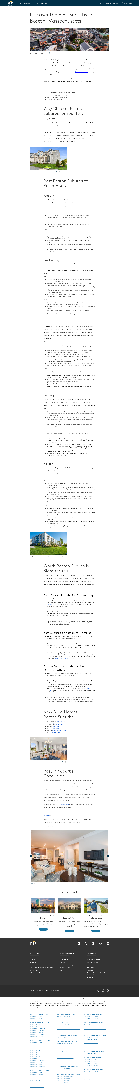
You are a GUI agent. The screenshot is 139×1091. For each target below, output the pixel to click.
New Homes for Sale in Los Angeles (37, 1026)
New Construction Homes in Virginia (93, 1069)
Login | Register (106, 3)
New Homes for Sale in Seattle (90, 1077)
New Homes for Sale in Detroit (63, 1037)
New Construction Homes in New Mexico (67, 1066)
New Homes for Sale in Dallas (90, 1061)
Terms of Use (65, 990)
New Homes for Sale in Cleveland (91, 1016)
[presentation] (31, 856)
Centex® (32, 959)
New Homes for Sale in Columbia (90, 1039)
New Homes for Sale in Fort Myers (36, 1050)
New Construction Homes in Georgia (39, 1070)
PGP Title (62, 962)
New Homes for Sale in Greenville (91, 1043)
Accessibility (90, 970)
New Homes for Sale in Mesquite (63, 1051)
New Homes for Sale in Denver (36, 1042)
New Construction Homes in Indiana (39, 1085)
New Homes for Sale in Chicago (36, 1080)
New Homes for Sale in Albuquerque (64, 1068)
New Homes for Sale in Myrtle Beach (91, 1046)
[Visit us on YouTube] (100, 944)
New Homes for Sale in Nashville (90, 1053)
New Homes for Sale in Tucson (36, 1018)
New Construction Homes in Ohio (93, 1014)
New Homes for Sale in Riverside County (38, 1032)
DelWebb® (33, 962)
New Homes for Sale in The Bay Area (37, 1024)
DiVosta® (32, 965)
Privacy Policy (76, 990)
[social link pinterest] (52, 53)
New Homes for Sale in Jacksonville (37, 1052)
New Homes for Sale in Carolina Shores (65, 1076)
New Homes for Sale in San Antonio (91, 1065)
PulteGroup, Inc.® (35, 973)
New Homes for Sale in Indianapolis (37, 1087)
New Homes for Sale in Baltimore (63, 1022)
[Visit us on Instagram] (108, 944)
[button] (25, 3)
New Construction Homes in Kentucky (67, 1014)
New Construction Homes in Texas (93, 1057)
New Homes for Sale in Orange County (37, 1028)
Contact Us (116, 3)
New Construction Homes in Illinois (39, 1078)
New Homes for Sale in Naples (36, 1056)
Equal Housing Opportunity (95, 959)
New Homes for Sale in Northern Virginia (92, 1071)
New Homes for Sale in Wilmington (64, 1084)
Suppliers (89, 965)
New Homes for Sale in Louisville (63, 1016)
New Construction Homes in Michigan (67, 1035)
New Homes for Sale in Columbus (91, 1018)
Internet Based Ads (92, 962)
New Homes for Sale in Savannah (36, 1074)
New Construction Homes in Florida (39, 1046)
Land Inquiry (90, 977)
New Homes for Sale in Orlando (36, 1058)
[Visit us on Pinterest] (93, 944)
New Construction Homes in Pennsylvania (95, 1029)
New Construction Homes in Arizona (39, 1014)
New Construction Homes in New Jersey (67, 1056)
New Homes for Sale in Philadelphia (91, 1031)
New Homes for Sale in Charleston (91, 1037)
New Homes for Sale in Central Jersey (64, 1061)
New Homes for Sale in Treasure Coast (37, 1066)
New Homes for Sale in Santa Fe (63, 1070)
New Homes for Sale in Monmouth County (65, 1058)
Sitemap (62, 973)
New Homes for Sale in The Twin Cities (64, 1043)
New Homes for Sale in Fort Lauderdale (37, 1048)
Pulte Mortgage (64, 959)
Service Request (128, 3)
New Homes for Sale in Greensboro (64, 1080)
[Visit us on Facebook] (79, 944)
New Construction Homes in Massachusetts (68, 1029)
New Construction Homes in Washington (95, 1075)
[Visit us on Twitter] (86, 944)
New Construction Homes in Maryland (67, 1020)
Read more (43, 929)
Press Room (90, 967)
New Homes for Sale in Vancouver (91, 1079)
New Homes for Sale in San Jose (36, 1036)
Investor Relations (65, 967)
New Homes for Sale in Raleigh (63, 1082)
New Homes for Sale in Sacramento (37, 1034)
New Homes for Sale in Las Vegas (63, 1049)
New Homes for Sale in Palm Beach (37, 1060)
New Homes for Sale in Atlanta (36, 1072)
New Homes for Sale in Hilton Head (91, 1045)
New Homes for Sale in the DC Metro (64, 1024)
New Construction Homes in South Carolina (96, 1035)
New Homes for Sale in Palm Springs (37, 1030)
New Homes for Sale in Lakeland (36, 1054)
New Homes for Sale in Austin (90, 1059)
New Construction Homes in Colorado (40, 1040)
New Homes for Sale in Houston (90, 1063)
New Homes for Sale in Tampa (36, 1064)
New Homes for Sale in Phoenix (36, 1016)
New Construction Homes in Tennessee (94, 1051)
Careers (62, 970)
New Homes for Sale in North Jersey (64, 1060)
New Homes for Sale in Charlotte (63, 1078)
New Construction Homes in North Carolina (68, 1074)
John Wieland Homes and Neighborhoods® (42, 967)
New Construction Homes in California (40, 1022)
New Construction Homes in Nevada (66, 1047)
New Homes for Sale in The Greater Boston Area (66, 1031)
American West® (34, 970)
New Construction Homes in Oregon (93, 1022)
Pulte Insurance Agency (66, 965)
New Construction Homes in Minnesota (67, 1041)
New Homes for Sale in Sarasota (36, 1062)
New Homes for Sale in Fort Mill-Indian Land (93, 1041)
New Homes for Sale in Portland (90, 1024)
